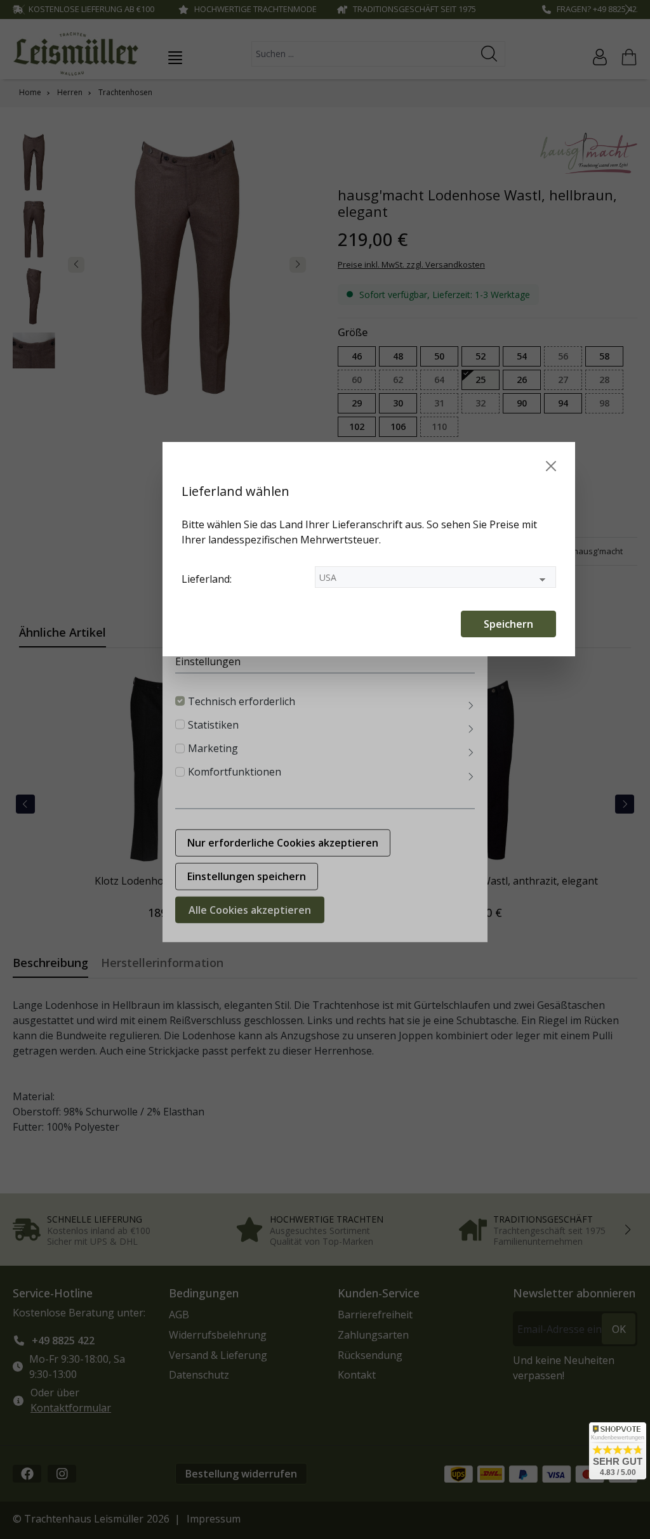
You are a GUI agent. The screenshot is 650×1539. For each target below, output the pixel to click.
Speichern (508, 624)
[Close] (551, 466)
